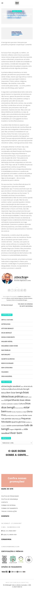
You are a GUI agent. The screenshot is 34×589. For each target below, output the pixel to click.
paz (20, 419)
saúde (8, 425)
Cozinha (3, 404)
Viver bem (16, 433)
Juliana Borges (23, 300)
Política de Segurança (9, 499)
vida (22, 429)
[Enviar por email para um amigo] (18, 290)
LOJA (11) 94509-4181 (10, 534)
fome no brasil (15, 300)
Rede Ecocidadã (7, 363)
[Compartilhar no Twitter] (15, 290)
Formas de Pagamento (9, 508)
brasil (26, 397)
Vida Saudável (6, 376)
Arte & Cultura (7, 320)
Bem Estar (11, 392)
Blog (18, 582)
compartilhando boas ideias (17, 400)
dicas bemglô (8, 407)
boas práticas (16, 396)
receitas (28, 422)
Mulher (25, 415)
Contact (23, 582)
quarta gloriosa (18, 422)
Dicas (28, 403)
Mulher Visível (6, 341)
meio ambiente (18, 415)
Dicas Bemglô (6, 333)
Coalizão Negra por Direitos (21, 298)
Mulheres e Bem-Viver (17, 11)
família (14, 412)
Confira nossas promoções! (17, 479)
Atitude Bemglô (7, 328)
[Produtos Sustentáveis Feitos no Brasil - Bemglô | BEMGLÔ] (17, 3)
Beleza (3, 393)
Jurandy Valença (10, 415)
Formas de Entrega (8, 505)
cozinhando (9, 404)
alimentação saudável (10, 386)
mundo (30, 415)
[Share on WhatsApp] (9, 290)
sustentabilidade (18, 425)
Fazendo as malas (21, 412)
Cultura (22, 403)
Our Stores (13, 582)
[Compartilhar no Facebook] (12, 290)
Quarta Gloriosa (8, 359)
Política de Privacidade (10, 496)
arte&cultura (12, 389)
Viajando (4, 372)
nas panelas (6, 418)
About (8, 582)
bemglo (19, 392)
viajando (17, 429)
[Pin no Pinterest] (21, 290)
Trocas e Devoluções (9, 511)
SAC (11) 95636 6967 (9, 531)
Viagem (12, 429)
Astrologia (5, 324)
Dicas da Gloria (19, 408)
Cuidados (15, 404)
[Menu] (2, 3)
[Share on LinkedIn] (24, 290)
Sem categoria (6, 367)
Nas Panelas (5, 350)
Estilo (9, 411)
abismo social (10, 298)
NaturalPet (5, 354)
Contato (4, 502)
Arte (25, 386)
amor (22, 386)
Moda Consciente (8, 337)
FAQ (27, 582)
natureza (15, 419)
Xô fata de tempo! (7, 305)
